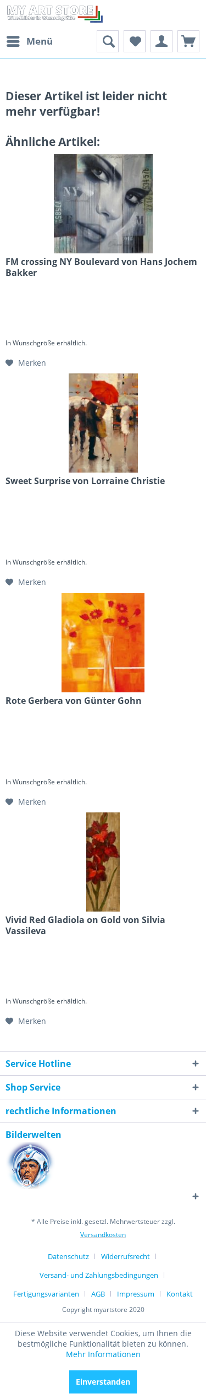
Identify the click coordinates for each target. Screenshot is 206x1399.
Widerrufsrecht (125, 1256)
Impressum (135, 1294)
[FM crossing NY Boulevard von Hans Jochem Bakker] (103, 203)
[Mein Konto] (161, 41)
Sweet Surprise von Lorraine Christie (85, 481)
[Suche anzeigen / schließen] (108, 41)
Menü (39, 41)
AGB (98, 1294)
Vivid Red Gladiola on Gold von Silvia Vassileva (85, 925)
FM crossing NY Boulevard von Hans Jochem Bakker (101, 267)
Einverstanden (103, 1381)
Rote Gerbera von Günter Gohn (73, 701)
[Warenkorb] (188, 41)
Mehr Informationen (103, 1354)
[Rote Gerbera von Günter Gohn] (103, 642)
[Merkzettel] (135, 41)
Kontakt (179, 1294)
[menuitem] (29, 41)
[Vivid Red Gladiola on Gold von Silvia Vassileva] (103, 862)
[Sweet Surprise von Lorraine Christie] (103, 423)
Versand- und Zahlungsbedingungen (99, 1275)
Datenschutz (68, 1256)
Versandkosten (103, 1234)
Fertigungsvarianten (46, 1294)
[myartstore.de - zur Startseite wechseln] (54, 15)
